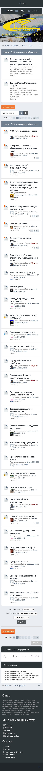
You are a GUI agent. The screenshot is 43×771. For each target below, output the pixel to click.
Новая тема (9, 107)
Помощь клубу (10, 757)
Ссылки (10, 11)
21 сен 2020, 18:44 (21, 464)
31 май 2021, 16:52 (20, 351)
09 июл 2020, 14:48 (20, 521)
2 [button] (20, 118)
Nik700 (33, 170)
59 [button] (34, 118)
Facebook (8, 727)
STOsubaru (31, 275)
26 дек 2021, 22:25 (21, 323)
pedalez (34, 349)
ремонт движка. (17, 287)
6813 (32, 490)
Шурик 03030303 (33, 462)
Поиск (21, 113)
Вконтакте (9, 725)
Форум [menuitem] (22, 11)
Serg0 (33, 445)
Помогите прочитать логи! (22, 473)
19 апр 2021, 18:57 (20, 382)
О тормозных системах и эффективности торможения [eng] (23, 148)
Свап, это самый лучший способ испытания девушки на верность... (24, 258)
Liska (32, 226)
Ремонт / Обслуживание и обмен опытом (22, 52)
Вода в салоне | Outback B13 (23, 346)
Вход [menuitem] (24, 3)
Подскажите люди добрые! (22, 547)
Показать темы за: (16, 609)
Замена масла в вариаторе (22, 332)
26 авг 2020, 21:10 (20, 507)
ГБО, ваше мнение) (18, 224)
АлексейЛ (34, 212)
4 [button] (26, 118)
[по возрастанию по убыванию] (21, 617)
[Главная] (21, 30)
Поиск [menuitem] (40, 45)
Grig (32, 289)
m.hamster (31, 431)
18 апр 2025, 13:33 (20, 265)
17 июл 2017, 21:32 (21, 214)
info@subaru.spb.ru (12, 736)
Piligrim (34, 136)
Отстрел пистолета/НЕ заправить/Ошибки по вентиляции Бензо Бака (21, 62)
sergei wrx (34, 320)
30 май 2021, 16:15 (20, 368)
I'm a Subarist (10, 733)
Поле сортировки (12, 613)
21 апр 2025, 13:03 (20, 138)
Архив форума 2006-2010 (14, 752)
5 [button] (29, 118)
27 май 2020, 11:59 (20, 552)
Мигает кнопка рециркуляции (24, 443)
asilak (33, 598)
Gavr (32, 581)
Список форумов (19, 686)
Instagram (8, 730)
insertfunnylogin (20, 195)
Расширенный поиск (25, 113)
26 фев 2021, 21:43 (20, 416)
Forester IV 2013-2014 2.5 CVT (23, 516)
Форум (7, 749)
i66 (32, 476)
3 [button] (23, 118)
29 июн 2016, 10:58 (20, 245)
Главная (35, 11)
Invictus (34, 153)
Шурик (33, 414)
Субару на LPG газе (19, 562)
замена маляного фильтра (22, 272)
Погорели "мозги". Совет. (22, 487)
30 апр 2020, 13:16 (20, 155)
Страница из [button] (14, 118)
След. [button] (37, 118)
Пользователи (10, 755)
